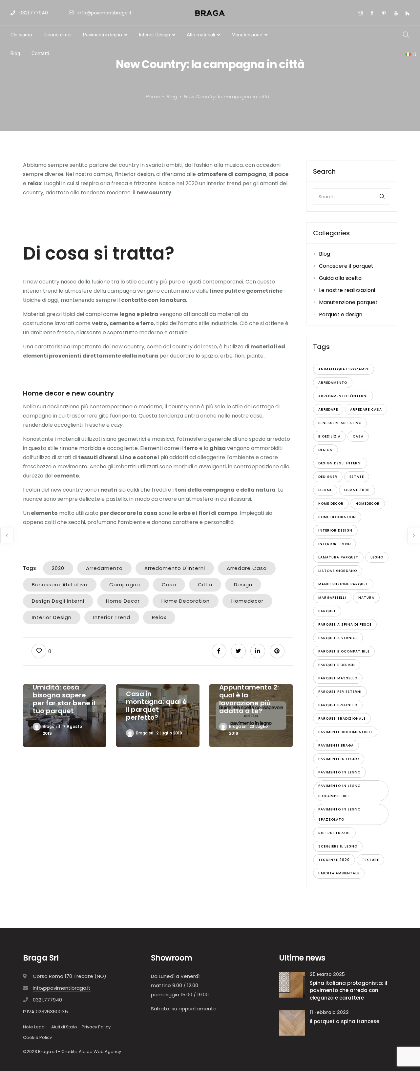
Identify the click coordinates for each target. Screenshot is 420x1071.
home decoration (185, 600)
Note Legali (35, 1027)
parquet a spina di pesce (344, 624)
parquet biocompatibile (343, 651)
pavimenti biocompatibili (345, 732)
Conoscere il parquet (346, 266)
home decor (123, 600)
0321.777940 (33, 13)
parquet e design (336, 664)
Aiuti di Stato (64, 1027)
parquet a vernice (338, 637)
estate (356, 476)
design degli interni (58, 600)
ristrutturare (334, 832)
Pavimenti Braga (336, 745)
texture (370, 859)
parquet (327, 611)
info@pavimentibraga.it (104, 13)
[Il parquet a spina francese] (292, 1022)
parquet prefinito (337, 705)
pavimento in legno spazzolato (339, 814)
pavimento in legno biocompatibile (339, 790)
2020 (58, 568)
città (205, 584)
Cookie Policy (37, 1037)
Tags (29, 568)
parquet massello (337, 678)
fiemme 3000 (357, 490)
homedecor (247, 600)
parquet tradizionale (342, 718)
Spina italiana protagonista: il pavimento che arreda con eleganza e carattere (348, 990)
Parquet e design (340, 314)
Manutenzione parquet (348, 302)
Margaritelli (332, 597)
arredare (328, 409)
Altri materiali (201, 35)
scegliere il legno (337, 846)
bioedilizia (329, 436)
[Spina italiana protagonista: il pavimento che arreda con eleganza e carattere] (292, 984)
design (243, 584)
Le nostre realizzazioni (347, 290)
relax (159, 617)
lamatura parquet (338, 557)
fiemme (325, 490)
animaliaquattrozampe (343, 369)
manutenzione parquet (343, 584)
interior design (52, 617)
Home (152, 96)
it (414, 54)
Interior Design (154, 35)
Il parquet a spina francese (344, 1021)
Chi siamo (21, 35)
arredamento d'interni (174, 568)
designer (327, 476)
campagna (124, 584)
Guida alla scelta (340, 278)
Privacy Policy (96, 1027)
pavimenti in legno (338, 758)
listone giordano (337, 570)
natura (366, 597)
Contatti (40, 53)
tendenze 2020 (334, 859)
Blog (15, 53)
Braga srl (51, 726)
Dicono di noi (58, 35)
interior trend (111, 617)
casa (169, 584)
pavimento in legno (339, 772)
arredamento (104, 568)
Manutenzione (247, 35)
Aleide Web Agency (100, 1051)
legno (376, 557)
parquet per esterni (340, 691)
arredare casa (247, 568)
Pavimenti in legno (102, 35)
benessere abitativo (60, 584)
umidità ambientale (338, 873)
